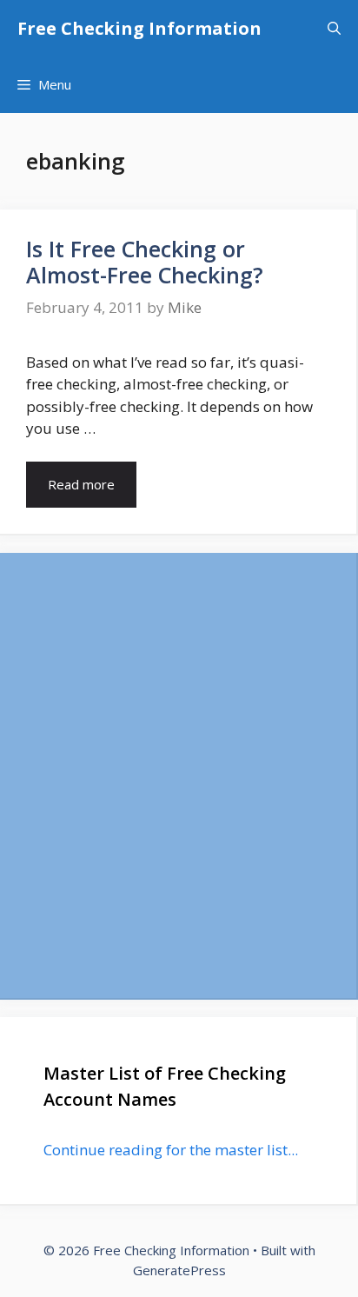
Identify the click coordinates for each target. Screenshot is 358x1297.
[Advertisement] (179, 775)
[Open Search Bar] (334, 28)
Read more (81, 484)
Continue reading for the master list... (170, 1150)
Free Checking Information (139, 28)
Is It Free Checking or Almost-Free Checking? (144, 261)
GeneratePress (179, 1270)
